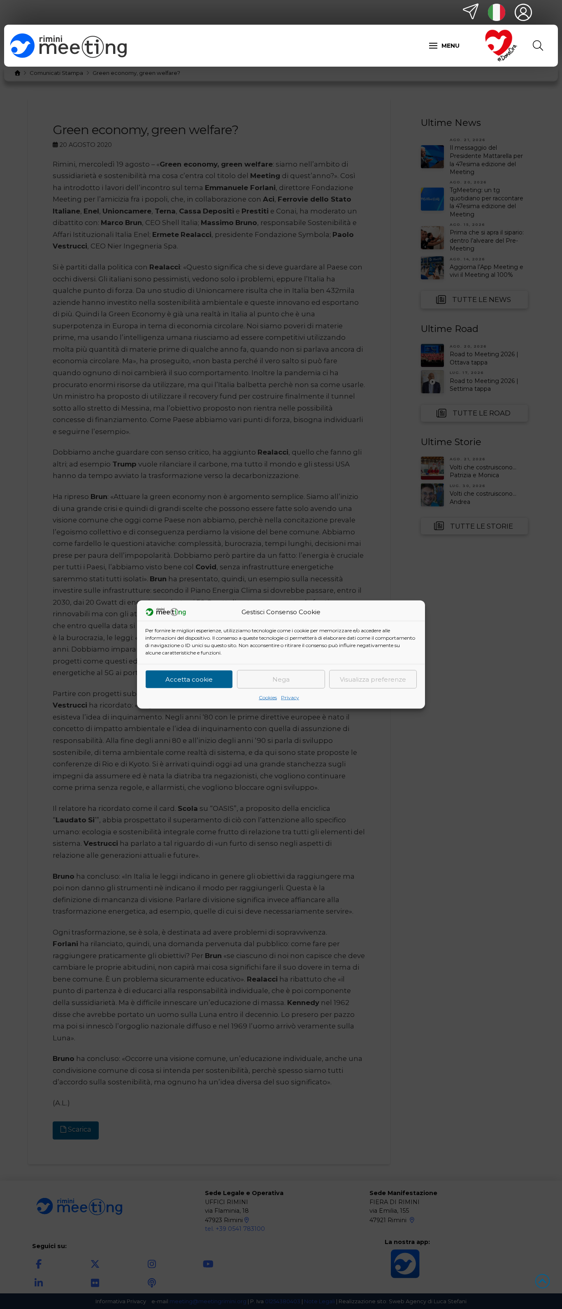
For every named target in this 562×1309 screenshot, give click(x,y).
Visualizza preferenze (373, 679)
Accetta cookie (189, 679)
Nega (281, 679)
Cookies (268, 697)
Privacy (290, 697)
